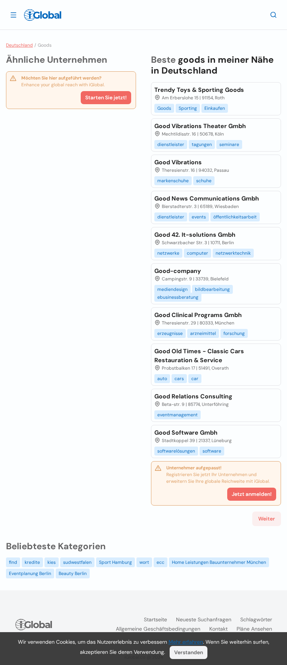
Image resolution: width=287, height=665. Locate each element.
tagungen (202, 144)
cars (179, 379)
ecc (160, 562)
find (13, 562)
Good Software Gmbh (185, 432)
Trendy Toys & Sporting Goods (199, 90)
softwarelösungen (176, 451)
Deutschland (19, 45)
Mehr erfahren (186, 641)
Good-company (177, 271)
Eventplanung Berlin (30, 574)
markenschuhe (173, 181)
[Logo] (42, 14)
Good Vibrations (178, 162)
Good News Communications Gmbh (206, 198)
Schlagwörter (256, 619)
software (212, 451)
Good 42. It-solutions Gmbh (194, 235)
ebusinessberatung (177, 297)
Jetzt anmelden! (252, 494)
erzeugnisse (170, 333)
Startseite (155, 619)
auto (162, 379)
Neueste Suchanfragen (203, 619)
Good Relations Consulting (193, 396)
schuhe (204, 181)
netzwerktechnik (233, 253)
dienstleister (170, 144)
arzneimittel (203, 333)
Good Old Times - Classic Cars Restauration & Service (199, 355)
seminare (229, 144)
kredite (32, 562)
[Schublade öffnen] (13, 14)
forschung (234, 333)
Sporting (188, 108)
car (194, 379)
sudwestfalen (77, 562)
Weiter (266, 518)
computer (197, 253)
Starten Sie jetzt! (106, 97)
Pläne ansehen (254, 628)
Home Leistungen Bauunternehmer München (219, 562)
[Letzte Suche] (273, 14)
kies (51, 562)
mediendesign (172, 289)
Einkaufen (214, 108)
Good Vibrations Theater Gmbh (200, 126)
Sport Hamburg (115, 562)
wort (144, 562)
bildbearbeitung (212, 289)
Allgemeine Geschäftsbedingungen (158, 628)
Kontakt (218, 628)
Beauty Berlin (73, 574)
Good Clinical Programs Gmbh (198, 315)
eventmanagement (177, 415)
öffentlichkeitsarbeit (235, 217)
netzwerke (168, 253)
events (199, 217)
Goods (164, 108)
